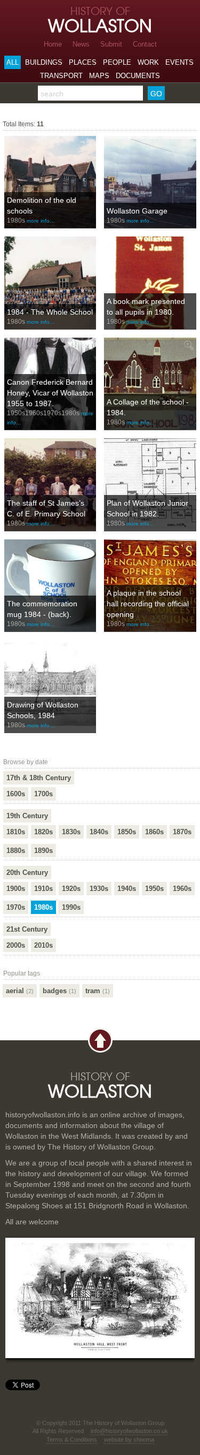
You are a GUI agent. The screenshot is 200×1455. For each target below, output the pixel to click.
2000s (15, 945)
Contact (145, 44)
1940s (126, 889)
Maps (99, 76)
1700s (43, 794)
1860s (154, 832)
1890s (43, 851)
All (12, 62)
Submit (111, 44)
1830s (71, 832)
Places (83, 62)
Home (53, 44)
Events (179, 62)
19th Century (27, 816)
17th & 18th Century (38, 778)
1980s (43, 907)
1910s (43, 889)
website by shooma (129, 1439)
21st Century (26, 929)
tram (97, 991)
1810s (15, 832)
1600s (15, 794)
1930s (99, 889)
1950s (154, 889)
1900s (15, 889)
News (81, 44)
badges (59, 991)
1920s (71, 889)
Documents (138, 76)
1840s (99, 832)
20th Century (27, 873)
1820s (43, 832)
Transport (61, 76)
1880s (15, 851)
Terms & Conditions (71, 1439)
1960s (182, 889)
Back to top (100, 1040)
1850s (126, 832)
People (117, 62)
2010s (43, 945)
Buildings (43, 62)
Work (148, 62)
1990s (71, 907)
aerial (20, 991)
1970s (15, 907)
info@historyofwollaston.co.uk (129, 1431)
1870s (182, 832)
